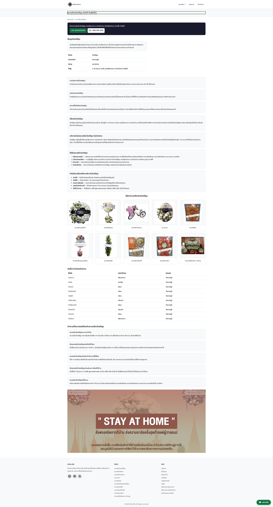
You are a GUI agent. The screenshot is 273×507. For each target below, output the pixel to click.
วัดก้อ (70, 282)
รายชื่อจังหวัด (165, 481)
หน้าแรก (163, 468)
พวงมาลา (117, 478)
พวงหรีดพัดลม (118, 471)
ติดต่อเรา (201, 4)
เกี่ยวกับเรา (164, 474)
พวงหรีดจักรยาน (119, 474)
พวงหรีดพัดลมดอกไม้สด (121, 484)
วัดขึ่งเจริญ (72, 300)
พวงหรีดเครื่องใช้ (119, 490)
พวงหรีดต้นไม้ (118, 487)
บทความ (191, 4)
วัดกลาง (71, 277)
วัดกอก (70, 286)
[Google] (80, 476)
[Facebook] (75, 476)
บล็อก (163, 484)
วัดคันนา (71, 318)
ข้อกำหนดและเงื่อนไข (167, 493)
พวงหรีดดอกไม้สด (120, 468)
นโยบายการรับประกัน (167, 487)
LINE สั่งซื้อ (265, 502)
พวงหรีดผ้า (117, 481)
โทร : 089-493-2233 (96, 30)
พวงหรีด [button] (181, 4)
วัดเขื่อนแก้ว (72, 305)
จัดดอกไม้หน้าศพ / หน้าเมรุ (122, 496)
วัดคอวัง (71, 314)
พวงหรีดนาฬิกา (119, 493)
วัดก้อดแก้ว (72, 291)
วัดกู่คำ (70, 296)
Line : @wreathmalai (78, 30)
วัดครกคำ (71, 309)
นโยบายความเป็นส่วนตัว (168, 490)
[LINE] (69, 476)
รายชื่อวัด (164, 478)
